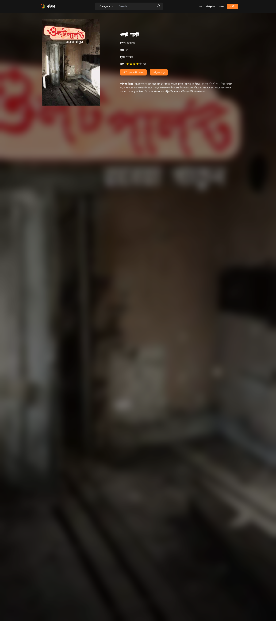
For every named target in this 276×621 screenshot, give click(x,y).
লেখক (221, 6)
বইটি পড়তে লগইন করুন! (133, 72)
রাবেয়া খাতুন (128, 42)
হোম (200, 6)
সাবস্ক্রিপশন (210, 6)
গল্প (124, 49)
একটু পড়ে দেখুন (159, 72)
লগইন (232, 6)
